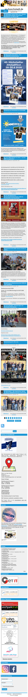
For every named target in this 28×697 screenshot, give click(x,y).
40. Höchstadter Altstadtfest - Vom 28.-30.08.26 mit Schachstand (12, 55)
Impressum (9, 693)
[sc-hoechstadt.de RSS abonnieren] (2, 427)
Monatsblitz (4, 566)
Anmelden (14, 52)
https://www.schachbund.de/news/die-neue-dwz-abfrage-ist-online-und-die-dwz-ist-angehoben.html (13, 189)
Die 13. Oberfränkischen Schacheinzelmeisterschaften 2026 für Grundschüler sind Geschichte (13, 197)
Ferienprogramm (5, 555)
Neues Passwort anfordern (8, 686)
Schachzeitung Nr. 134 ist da (11, 342)
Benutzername (4, 679)
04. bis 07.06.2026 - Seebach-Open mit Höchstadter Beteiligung (13, 306)
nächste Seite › (10, 420)
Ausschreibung (9, 296)
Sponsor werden (7, 659)
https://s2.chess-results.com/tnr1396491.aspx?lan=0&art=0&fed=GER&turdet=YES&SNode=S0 (11, 335)
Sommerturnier (5, 553)
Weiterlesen (6, 51)
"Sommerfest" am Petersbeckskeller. (9, 564)
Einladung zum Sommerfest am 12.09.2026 (14, 110)
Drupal (16, 695)
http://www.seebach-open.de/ (7, 330)
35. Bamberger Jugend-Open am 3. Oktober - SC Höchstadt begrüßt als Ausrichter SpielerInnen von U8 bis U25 (15, 15)
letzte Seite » (18, 420)
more (25, 571)
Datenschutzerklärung (17, 693)
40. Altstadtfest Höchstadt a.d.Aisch (9, 548)
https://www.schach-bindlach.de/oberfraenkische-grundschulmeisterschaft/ (11, 240)
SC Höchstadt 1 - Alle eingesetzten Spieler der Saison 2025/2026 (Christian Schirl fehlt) (15, 392)
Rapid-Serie (16, 42)
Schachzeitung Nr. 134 (5, 385)
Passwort (3, 682)
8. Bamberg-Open (5, 550)
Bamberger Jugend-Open (7, 569)
